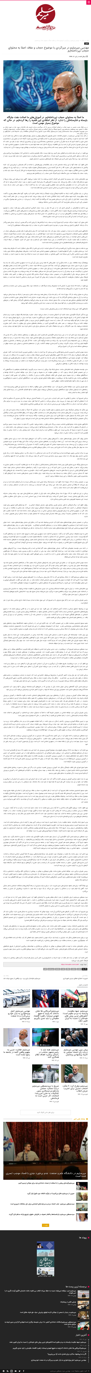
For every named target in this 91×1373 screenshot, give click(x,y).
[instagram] (11, 1371)
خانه (88, 40)
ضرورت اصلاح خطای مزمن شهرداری (75, 977)
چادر (79, 969)
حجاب (73, 969)
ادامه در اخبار (83, 985)
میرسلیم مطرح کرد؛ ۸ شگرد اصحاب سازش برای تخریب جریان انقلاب (75, 1088)
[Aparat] (15, 1371)
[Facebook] (23, 1371)
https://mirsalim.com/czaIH (70, 964)
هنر (45, 969)
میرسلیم (51, 969)
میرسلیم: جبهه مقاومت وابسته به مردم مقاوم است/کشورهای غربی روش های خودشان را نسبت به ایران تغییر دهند (75, 1016)
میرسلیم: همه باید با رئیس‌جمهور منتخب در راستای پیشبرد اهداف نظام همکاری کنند (47, 1053)
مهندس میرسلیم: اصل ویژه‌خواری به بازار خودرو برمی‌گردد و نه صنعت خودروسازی (19, 1015)
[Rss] (7, 1371)
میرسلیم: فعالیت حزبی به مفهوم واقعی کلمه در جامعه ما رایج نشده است (16, 1052)
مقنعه (57, 969)
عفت (62, 969)
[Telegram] (3, 1371)
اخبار (82, 40)
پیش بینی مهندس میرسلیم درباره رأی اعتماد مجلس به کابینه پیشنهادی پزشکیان (76, 1052)
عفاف (67, 969)
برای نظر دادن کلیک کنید (45, 1112)
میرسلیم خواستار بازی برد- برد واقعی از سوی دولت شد (21, 977)
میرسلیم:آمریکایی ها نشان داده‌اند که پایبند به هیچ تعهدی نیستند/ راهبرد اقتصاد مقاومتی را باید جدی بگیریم (46, 1015)
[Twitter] (19, 1371)
